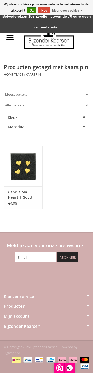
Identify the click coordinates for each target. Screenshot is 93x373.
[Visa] (27, 359)
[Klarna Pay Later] (72, 359)
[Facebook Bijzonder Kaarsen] (37, 273)
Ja (32, 10)
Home (8, 74)
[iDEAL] (15, 359)
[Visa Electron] (84, 366)
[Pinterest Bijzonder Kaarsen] (46, 273)
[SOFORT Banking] (61, 359)
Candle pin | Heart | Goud (20, 195)
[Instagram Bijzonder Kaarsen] (56, 273)
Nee (44, 10)
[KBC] (50, 359)
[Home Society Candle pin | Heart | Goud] (23, 166)
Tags (19, 74)
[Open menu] (10, 37)
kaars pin (33, 74)
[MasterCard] (83, 359)
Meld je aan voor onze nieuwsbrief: (46, 245)
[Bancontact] (38, 359)
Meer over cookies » (67, 10)
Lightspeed (12, 353)
